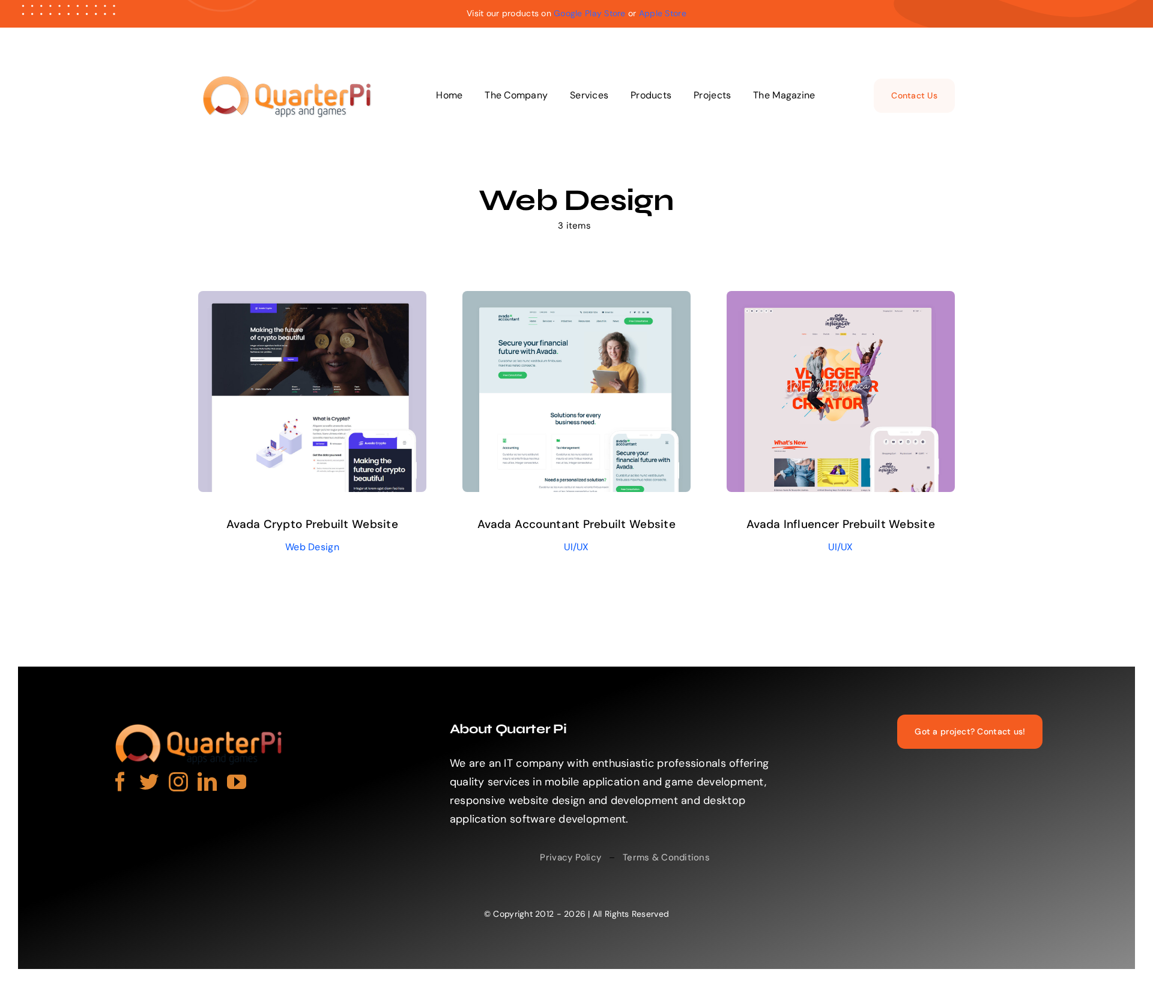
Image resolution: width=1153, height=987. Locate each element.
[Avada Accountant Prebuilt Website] (576, 300)
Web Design (312, 547)
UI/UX (576, 547)
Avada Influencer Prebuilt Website (840, 524)
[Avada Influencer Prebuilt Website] (841, 300)
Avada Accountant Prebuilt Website (576, 524)
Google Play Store (590, 13)
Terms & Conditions (666, 857)
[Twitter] (149, 781)
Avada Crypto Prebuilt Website (312, 524)
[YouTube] (236, 781)
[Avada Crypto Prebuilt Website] (312, 300)
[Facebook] (120, 781)
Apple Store (662, 13)
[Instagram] (178, 781)
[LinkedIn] (207, 781)
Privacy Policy (570, 857)
